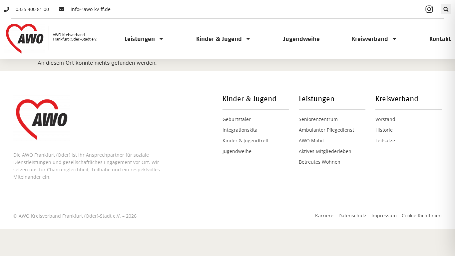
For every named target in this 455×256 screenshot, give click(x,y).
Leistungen (140, 38)
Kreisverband (370, 38)
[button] (446, 9)
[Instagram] (429, 9)
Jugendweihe (301, 38)
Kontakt (440, 38)
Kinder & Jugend (219, 38)
